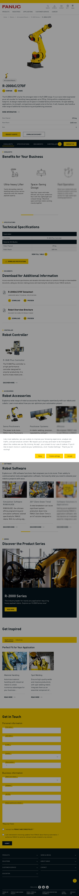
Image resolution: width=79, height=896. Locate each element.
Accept (70, 456)
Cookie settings (54, 456)
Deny (40, 456)
